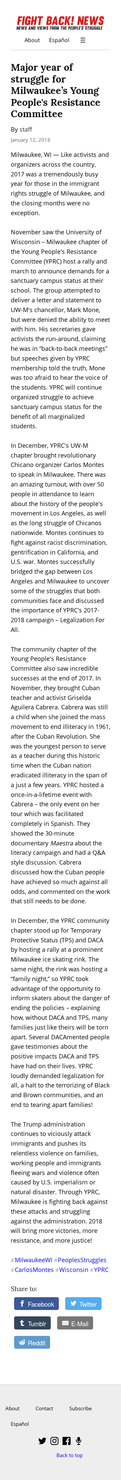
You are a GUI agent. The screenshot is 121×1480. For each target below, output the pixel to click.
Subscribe (80, 1408)
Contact (44, 1408)
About (32, 40)
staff (25, 129)
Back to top (69, 1455)
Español (59, 40)
